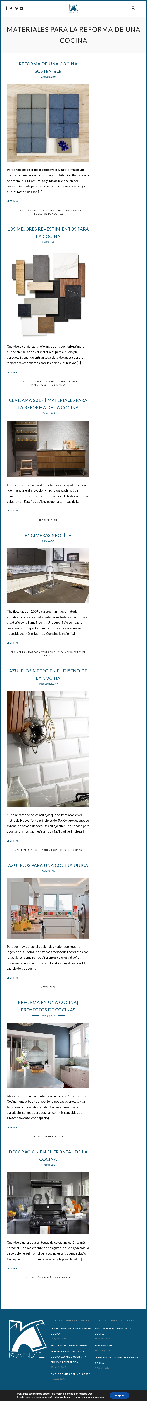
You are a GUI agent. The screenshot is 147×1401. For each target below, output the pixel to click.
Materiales (73, 210)
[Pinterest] (16, 8)
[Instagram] (21, 8)
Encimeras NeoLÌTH (48, 535)
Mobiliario (57, 385)
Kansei (73, 381)
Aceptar (119, 1395)
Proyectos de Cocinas (48, 214)
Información (54, 210)
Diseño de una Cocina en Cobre (70, 1374)
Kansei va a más (104, 1345)
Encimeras (18, 652)
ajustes (100, 1397)
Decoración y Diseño (27, 210)
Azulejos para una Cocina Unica (48, 865)
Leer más (13, 201)
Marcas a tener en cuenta (46, 652)
